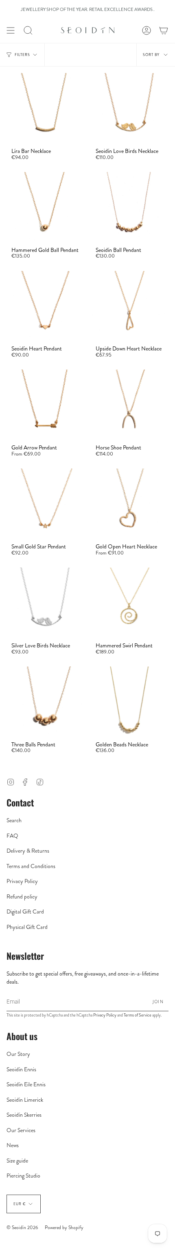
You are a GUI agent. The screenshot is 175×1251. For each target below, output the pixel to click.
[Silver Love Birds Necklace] (45, 602)
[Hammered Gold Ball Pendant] (45, 207)
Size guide (17, 1160)
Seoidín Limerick (25, 1100)
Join (158, 1001)
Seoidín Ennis (21, 1069)
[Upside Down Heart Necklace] (129, 306)
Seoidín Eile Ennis (26, 1084)
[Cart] (163, 30)
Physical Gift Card (27, 927)
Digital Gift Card (25, 911)
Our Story (18, 1054)
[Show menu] (10, 30)
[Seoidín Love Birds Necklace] (129, 108)
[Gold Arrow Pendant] (45, 404)
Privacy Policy (22, 881)
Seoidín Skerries (24, 1115)
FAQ (12, 836)
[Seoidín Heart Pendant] (45, 306)
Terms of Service (137, 1015)
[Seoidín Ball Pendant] (129, 207)
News (13, 1145)
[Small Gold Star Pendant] (45, 503)
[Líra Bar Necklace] (45, 108)
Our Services (21, 1130)
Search (14, 820)
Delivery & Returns (28, 851)
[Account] (146, 30)
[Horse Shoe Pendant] (129, 404)
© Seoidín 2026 (22, 1227)
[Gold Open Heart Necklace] (129, 503)
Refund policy (22, 896)
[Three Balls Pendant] (45, 701)
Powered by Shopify (64, 1227)
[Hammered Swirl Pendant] (129, 602)
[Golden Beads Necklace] (129, 701)
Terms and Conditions (31, 866)
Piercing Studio (23, 1175)
